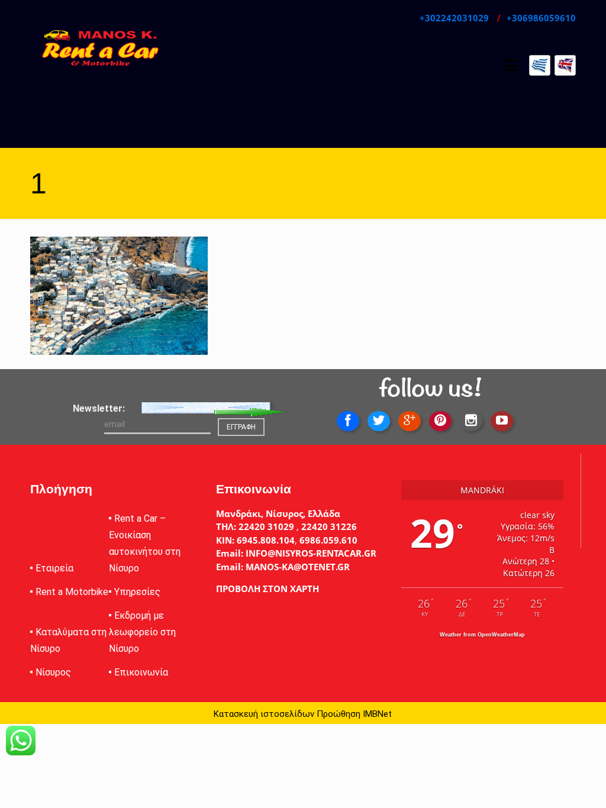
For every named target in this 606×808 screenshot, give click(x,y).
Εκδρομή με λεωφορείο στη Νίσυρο (142, 632)
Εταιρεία (54, 568)
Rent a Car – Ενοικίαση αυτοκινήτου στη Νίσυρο (144, 543)
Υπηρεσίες (137, 591)
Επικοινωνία (141, 672)
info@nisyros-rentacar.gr (309, 553)
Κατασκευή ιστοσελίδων (264, 714)
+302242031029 (455, 18)
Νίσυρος (53, 672)
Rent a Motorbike (72, 591)
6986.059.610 (328, 540)
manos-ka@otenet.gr (296, 567)
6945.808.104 (264, 540)
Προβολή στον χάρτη (267, 588)
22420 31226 (328, 526)
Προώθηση (338, 714)
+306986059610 (541, 18)
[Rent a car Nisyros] (100, 47)
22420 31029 (266, 526)
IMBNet (377, 714)
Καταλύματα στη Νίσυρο (68, 640)
